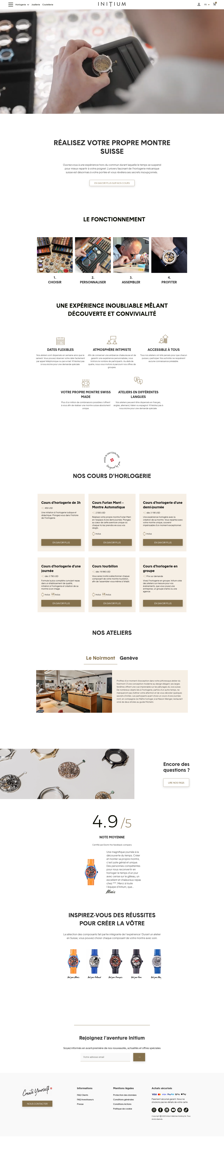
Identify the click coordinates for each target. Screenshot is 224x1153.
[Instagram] (154, 1110)
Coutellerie (47, 4)
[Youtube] (173, 1110)
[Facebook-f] (160, 1110)
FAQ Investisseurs (85, 1099)
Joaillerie (36, 4)
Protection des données (124, 1095)
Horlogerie (20, 4)
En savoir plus (61, 542)
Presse (80, 1104)
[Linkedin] (166, 1110)
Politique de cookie (122, 1108)
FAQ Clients (82, 1095)
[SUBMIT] (139, 1057)
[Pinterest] (179, 1110)
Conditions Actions (122, 1104)
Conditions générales (123, 1099)
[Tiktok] (186, 1110)
